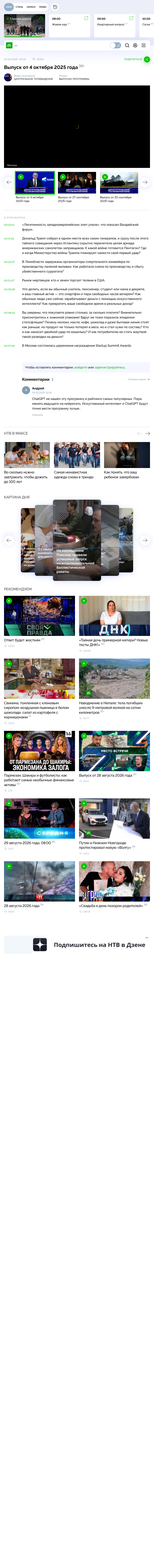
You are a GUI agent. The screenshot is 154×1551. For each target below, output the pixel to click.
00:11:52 (9, 238)
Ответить (37, 415)
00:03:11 (9, 225)
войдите (80, 367)
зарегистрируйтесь (110, 367)
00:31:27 (9, 280)
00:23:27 (9, 262)
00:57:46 (9, 345)
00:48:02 (9, 312)
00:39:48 (9, 289)
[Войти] (135, 45)
